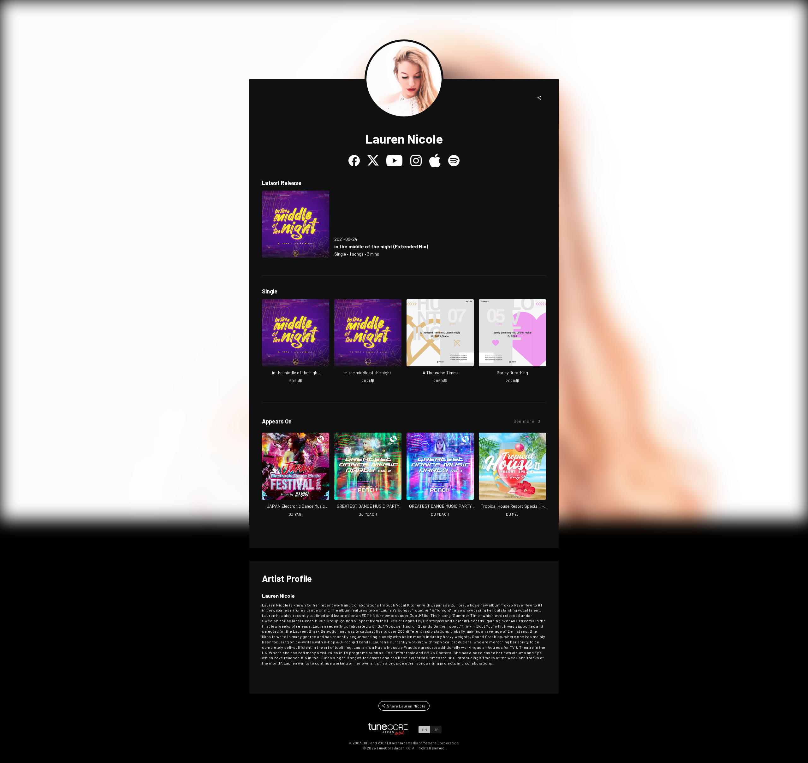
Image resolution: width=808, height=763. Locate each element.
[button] (539, 98)
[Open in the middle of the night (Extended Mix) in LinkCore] (295, 224)
